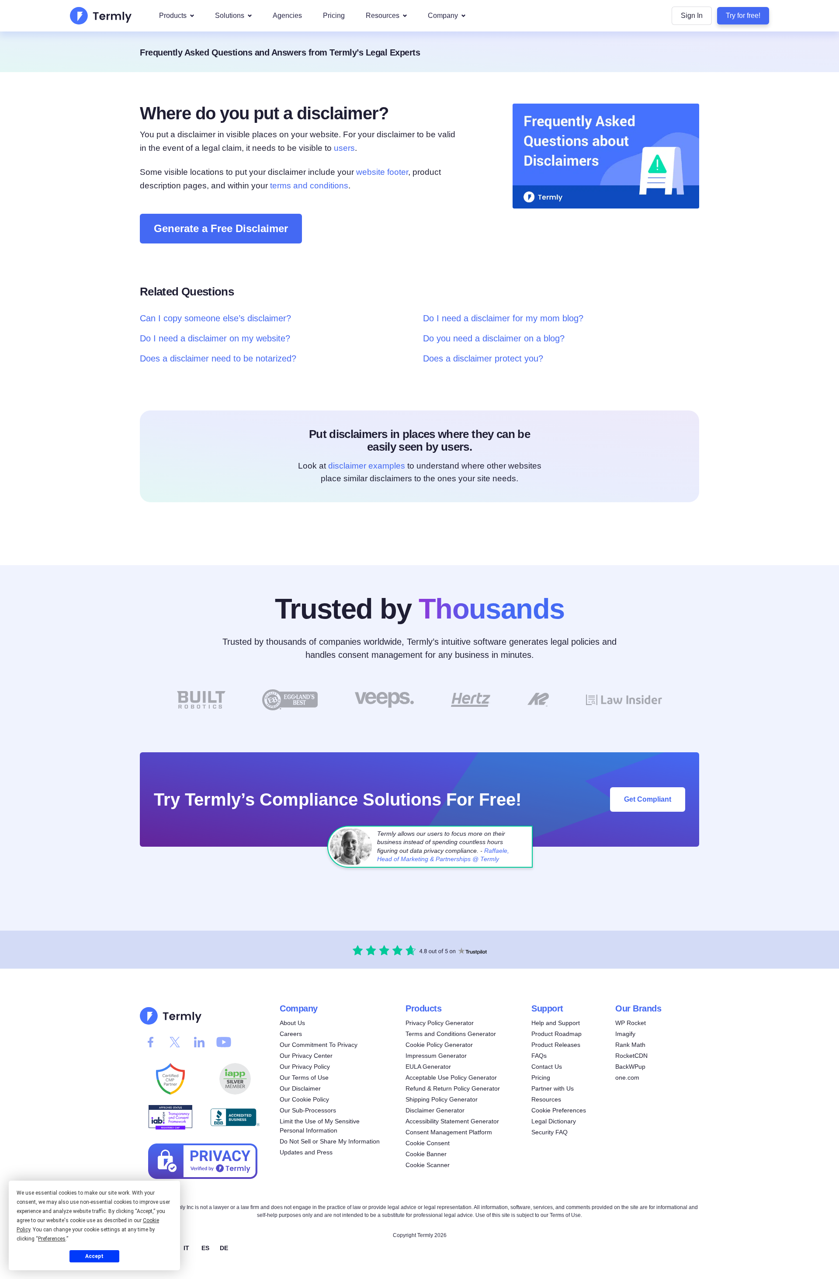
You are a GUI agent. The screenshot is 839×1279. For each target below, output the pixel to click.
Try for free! (743, 15)
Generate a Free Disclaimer (221, 228)
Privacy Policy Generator (440, 1022)
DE (224, 1247)
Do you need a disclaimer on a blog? (494, 338)
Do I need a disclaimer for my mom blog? (503, 318)
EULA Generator (428, 1066)
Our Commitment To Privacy (318, 1044)
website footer (382, 172)
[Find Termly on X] (174, 1042)
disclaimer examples (366, 465)
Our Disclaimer (300, 1088)
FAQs (539, 1055)
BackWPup (630, 1066)
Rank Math (630, 1044)
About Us (292, 1022)
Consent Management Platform (449, 1132)
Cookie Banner (426, 1153)
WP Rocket (630, 1022)
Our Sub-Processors (308, 1110)
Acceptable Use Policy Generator (451, 1077)
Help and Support (555, 1022)
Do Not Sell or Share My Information (330, 1141)
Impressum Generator (436, 1055)
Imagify (625, 1033)
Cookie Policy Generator (439, 1044)
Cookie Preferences (558, 1110)
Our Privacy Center (306, 1055)
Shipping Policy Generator (442, 1099)
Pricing (334, 15)
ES (205, 1247)
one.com (627, 1077)
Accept (94, 1256)
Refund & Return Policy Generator (453, 1088)
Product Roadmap (556, 1033)
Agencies (287, 15)
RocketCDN (631, 1055)
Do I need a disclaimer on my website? (215, 338)
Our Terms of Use (304, 1077)
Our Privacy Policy (305, 1066)
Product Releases (555, 1044)
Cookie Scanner (428, 1164)
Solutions (229, 15)
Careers (291, 1033)
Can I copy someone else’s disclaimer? (215, 318)
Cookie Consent (428, 1143)
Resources (382, 15)
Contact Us (546, 1066)
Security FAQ (549, 1132)
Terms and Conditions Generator (451, 1033)
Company (443, 15)
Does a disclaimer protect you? (483, 358)
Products (173, 15)
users (344, 148)
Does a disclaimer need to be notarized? (218, 358)
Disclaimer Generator (435, 1110)
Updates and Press (306, 1152)
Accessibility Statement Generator (452, 1121)
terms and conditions (309, 185)
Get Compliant (647, 799)
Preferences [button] (52, 1239)
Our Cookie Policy (304, 1099)
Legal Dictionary (553, 1121)
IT (186, 1247)
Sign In (692, 15)
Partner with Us (552, 1088)
